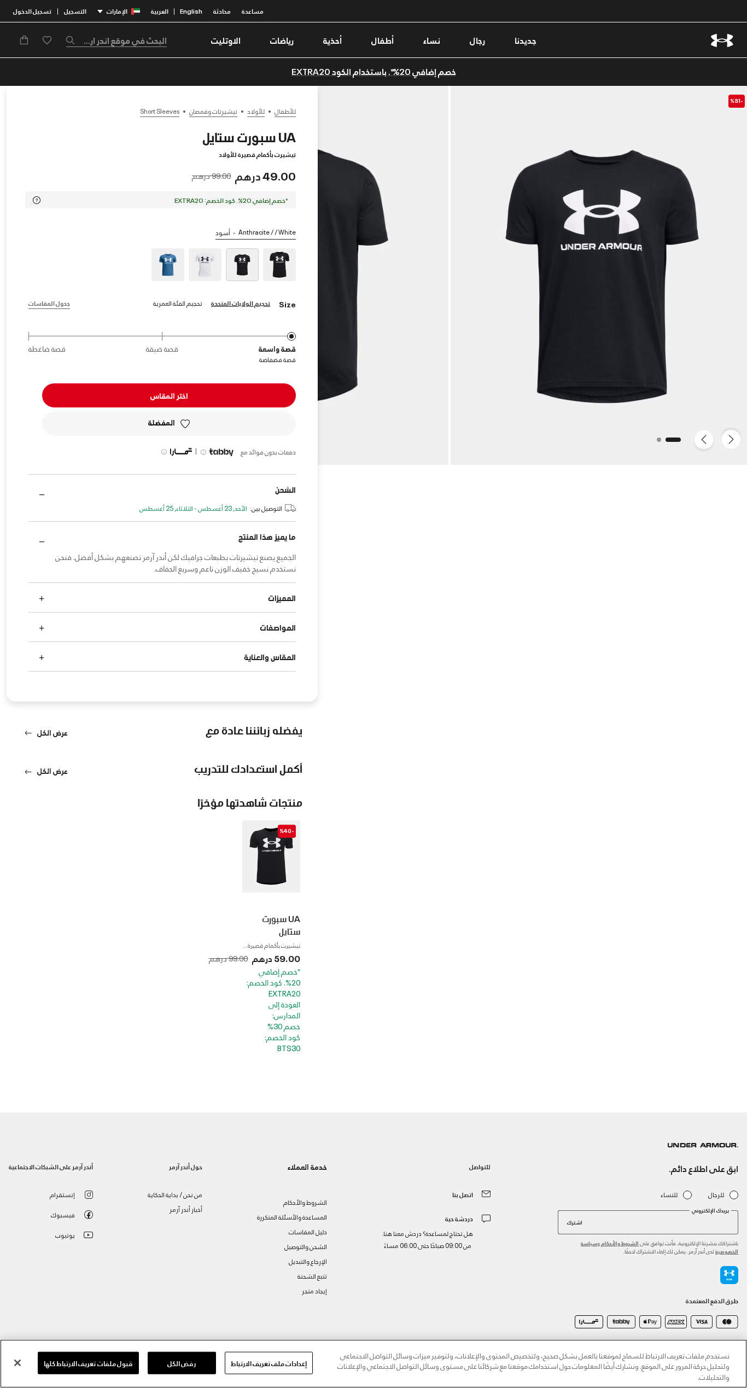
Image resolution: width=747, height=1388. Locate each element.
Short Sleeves (159, 111)
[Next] (705, 438)
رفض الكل (181, 1362)
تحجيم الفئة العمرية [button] (177, 302)
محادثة (222, 10)
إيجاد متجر (314, 1290)
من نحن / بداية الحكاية (175, 1194)
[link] (525, 39)
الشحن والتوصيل (305, 1246)
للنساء (669, 1195)
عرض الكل (52, 732)
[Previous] (734, 438)
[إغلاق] (17, 1363)
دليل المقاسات (308, 1231)
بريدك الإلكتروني (710, 1210)
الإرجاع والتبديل (308, 1260)
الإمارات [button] (117, 10)
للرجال (716, 1195)
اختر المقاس (169, 395)
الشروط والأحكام (620, 1242)
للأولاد (256, 111)
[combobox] (116, 40)
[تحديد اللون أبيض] (205, 264)
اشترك (574, 1222)
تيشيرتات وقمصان (213, 111)
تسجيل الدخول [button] (32, 10)
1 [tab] (675, 443)
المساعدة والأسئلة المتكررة (292, 1216)
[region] (373, 1363)
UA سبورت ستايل (281, 924)
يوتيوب (65, 1234)
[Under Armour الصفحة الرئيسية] (722, 40)
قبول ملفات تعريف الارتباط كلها (88, 1362)
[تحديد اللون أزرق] (167, 264)
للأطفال (285, 111)
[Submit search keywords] (73, 40)
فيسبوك (63, 1214)
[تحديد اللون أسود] (279, 264)
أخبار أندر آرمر (186, 1209)
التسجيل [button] (75, 10)
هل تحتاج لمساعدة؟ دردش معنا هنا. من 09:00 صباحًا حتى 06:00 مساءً (427, 1239)
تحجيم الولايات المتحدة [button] (240, 302)
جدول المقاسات (49, 302)
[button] (477, 39)
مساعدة (253, 10)
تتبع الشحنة (312, 1275)
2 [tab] (655, 443)
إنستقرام (62, 1194)
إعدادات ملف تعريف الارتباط (269, 1362)
